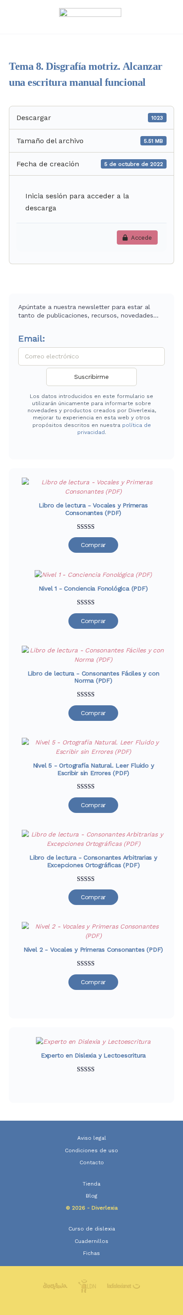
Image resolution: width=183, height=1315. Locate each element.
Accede (141, 237)
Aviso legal (91, 1138)
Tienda (91, 1184)
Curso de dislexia (91, 1229)
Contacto (92, 1162)
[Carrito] (166, 17)
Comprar (93, 544)
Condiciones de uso (91, 1150)
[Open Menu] (14, 16)
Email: (31, 338)
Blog (91, 1196)
